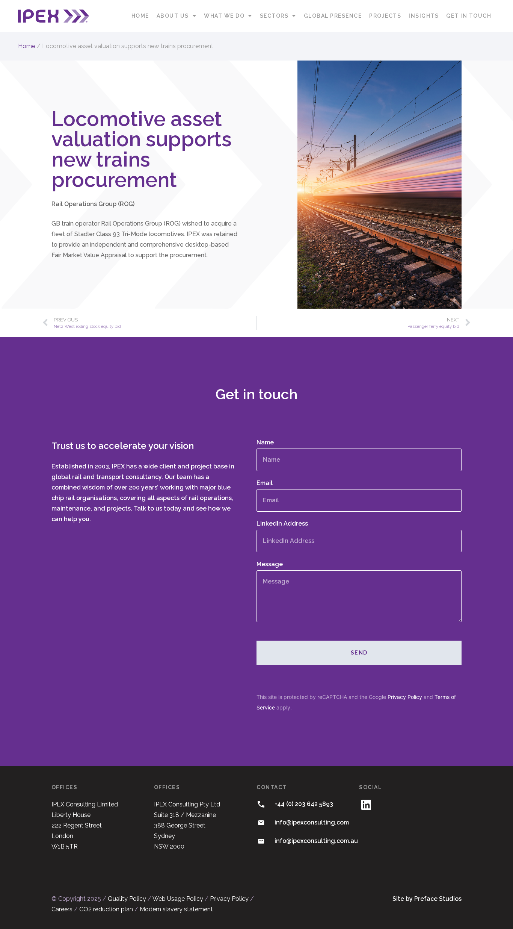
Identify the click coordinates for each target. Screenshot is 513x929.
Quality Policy (127, 898)
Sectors (274, 16)
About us (173, 16)
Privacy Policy (405, 697)
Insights (424, 16)
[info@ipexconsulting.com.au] (261, 841)
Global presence (333, 16)
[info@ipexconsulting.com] (261, 822)
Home (140, 16)
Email (264, 483)
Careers (61, 909)
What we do (224, 16)
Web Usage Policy (177, 898)
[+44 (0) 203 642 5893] (261, 804)
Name (265, 442)
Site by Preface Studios (427, 898)
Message (269, 564)
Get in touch (468, 16)
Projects (385, 16)
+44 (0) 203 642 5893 (304, 804)
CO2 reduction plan (106, 909)
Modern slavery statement (176, 909)
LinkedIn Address (282, 524)
